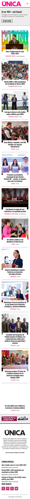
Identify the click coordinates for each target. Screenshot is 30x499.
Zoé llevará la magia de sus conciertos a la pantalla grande (15, 210)
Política (13, 345)
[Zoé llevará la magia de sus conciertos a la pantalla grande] (15, 198)
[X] (12, 488)
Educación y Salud (10, 56)
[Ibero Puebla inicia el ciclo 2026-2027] (15, 41)
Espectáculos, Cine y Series (11, 214)
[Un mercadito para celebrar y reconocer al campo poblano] (15, 395)
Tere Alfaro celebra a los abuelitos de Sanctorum (15, 241)
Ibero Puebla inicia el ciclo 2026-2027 (15, 52)
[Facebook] (3, 488)
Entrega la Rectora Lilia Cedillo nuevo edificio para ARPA (15, 113)
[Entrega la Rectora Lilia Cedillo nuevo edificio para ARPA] (15, 101)
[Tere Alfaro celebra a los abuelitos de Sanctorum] (15, 229)
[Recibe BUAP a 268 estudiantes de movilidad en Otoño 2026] (15, 71)
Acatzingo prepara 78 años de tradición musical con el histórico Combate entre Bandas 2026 (15, 374)
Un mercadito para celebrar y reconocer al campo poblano (15, 407)
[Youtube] (16, 488)
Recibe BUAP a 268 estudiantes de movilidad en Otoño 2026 (15, 83)
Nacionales (13, 276)
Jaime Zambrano (20, 56)
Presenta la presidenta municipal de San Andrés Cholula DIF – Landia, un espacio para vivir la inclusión (15, 178)
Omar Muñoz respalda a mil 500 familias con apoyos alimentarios (15, 144)
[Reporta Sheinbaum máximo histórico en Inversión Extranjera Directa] (15, 259)
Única (20, 86)
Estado (13, 149)
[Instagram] (7, 488)
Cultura (13, 380)
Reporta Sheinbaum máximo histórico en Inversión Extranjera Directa (15, 272)
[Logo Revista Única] (12, 3)
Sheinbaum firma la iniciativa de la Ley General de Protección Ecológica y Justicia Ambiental (15, 304)
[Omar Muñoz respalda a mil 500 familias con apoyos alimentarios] (15, 131)
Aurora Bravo (22, 214)
